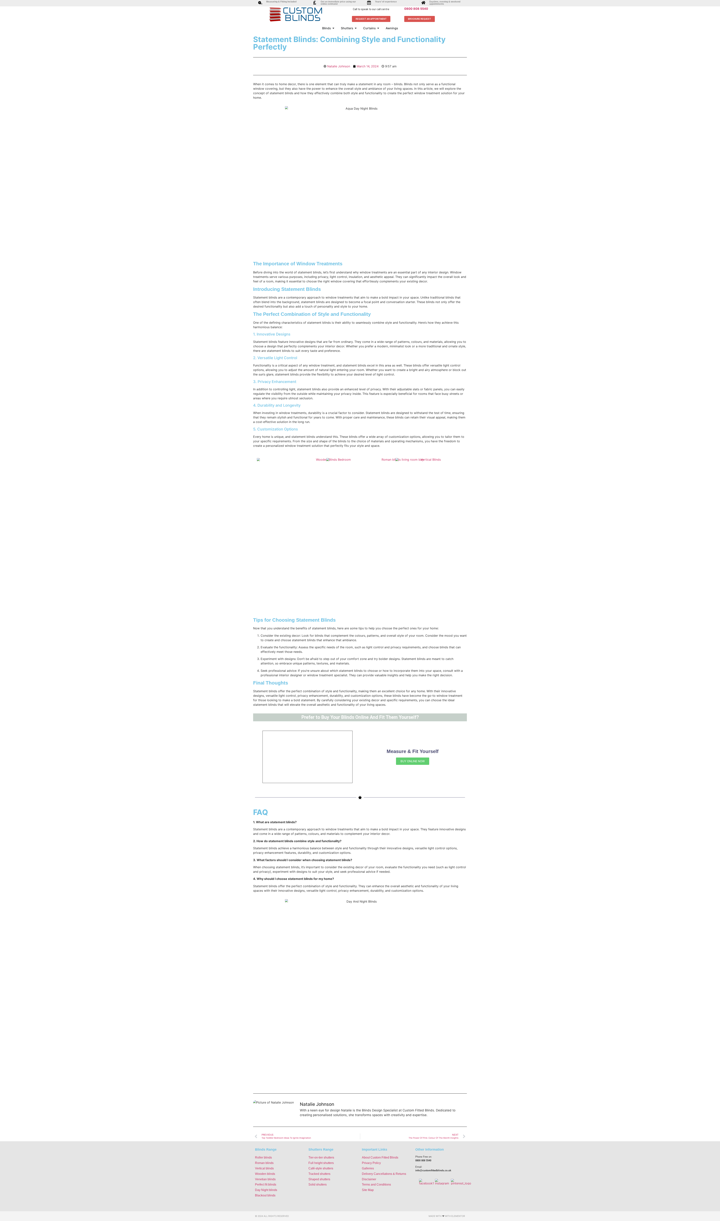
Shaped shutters (319, 1179)
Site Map (368, 1190)
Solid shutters (317, 1184)
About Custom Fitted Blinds (380, 1157)
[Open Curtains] (378, 28)
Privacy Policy (371, 1163)
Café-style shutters (320, 1168)
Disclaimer (369, 1179)
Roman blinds (264, 1163)
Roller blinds (263, 1157)
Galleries (368, 1168)
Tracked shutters (319, 1173)
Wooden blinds (265, 1173)
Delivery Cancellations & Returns (384, 1173)
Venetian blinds (265, 1179)
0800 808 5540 (416, 9)
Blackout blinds (265, 1195)
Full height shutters (321, 1163)
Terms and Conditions (376, 1184)
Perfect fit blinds (265, 1184)
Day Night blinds (266, 1190)
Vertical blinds (264, 1168)
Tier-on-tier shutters (321, 1157)
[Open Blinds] (333, 28)
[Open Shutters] (355, 28)
